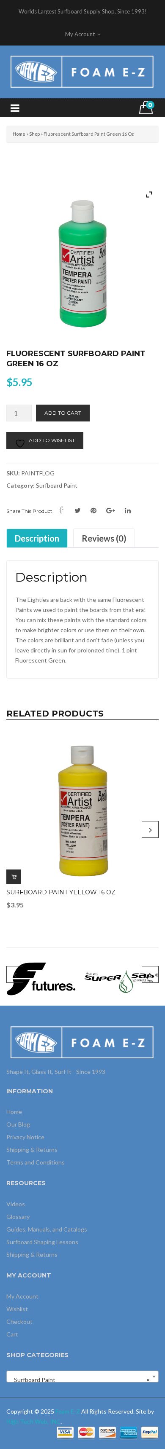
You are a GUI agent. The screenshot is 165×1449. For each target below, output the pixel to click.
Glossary (18, 1216)
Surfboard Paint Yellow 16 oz (61, 892)
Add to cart (62, 413)
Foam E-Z (67, 1411)
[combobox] (82, 1376)
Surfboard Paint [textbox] (80, 1379)
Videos (15, 1204)
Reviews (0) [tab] (104, 538)
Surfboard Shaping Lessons (42, 1241)
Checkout (19, 1321)
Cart (12, 1334)
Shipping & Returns (32, 1149)
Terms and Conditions (35, 1162)
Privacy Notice (25, 1136)
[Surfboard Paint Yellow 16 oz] (82, 808)
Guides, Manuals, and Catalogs (46, 1229)
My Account (22, 1296)
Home (19, 134)
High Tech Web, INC (33, 1421)
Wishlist (17, 1308)
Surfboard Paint (56, 485)
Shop (34, 134)
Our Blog (18, 1124)
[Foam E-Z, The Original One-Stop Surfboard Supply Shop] (82, 71)
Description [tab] (37, 538)
